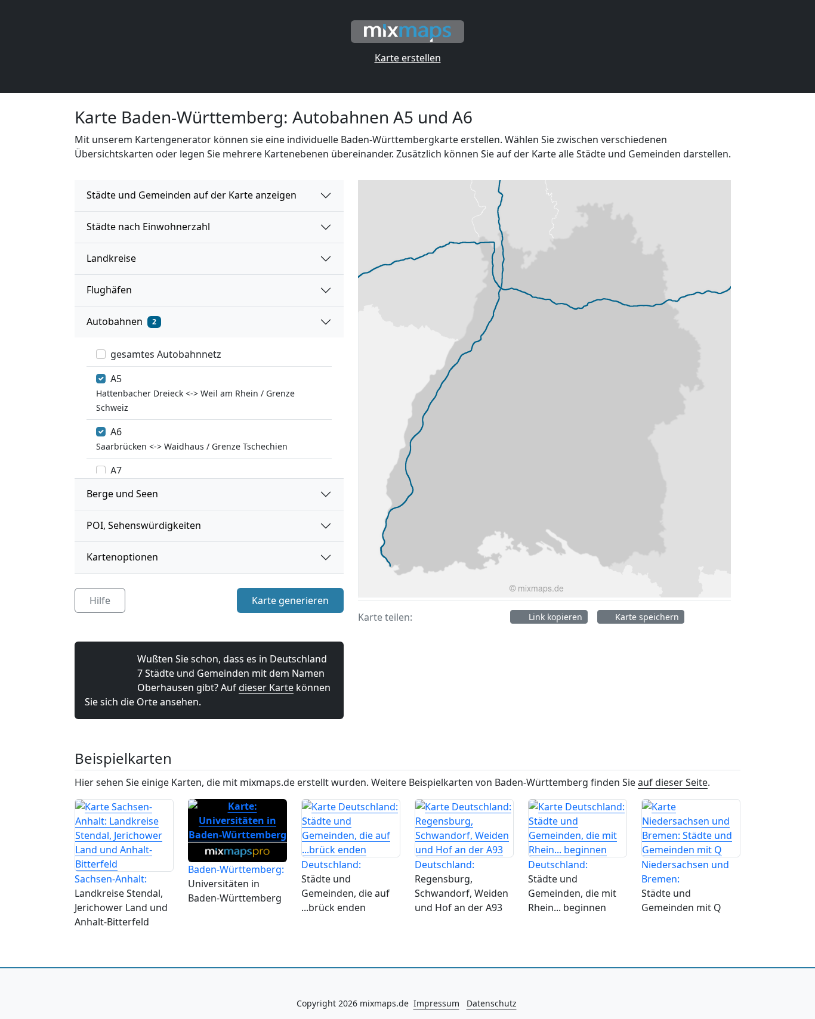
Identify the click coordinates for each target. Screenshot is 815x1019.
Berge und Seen (122, 493)
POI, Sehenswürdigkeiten (144, 525)
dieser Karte (266, 687)
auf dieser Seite (673, 782)
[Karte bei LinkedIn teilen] (494, 617)
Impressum (436, 1003)
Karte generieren (290, 600)
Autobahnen (121, 321)
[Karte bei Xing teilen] (471, 617)
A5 (116, 378)
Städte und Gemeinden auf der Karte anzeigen (192, 195)
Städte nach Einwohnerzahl (148, 226)
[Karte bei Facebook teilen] (426, 617)
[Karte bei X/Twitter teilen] (448, 617)
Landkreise (111, 258)
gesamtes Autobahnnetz (165, 354)
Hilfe (99, 600)
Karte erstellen (408, 57)
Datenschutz (492, 1003)
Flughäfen (109, 289)
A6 (116, 431)
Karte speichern (646, 616)
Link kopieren (554, 616)
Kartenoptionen (122, 556)
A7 (116, 470)
